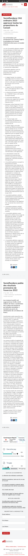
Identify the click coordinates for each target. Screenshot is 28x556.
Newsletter (23, 1)
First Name (5, 520)
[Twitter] (4, 1)
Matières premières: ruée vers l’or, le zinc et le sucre (13, 480)
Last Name (5, 526)
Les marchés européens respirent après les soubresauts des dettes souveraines (13, 485)
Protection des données (20, 554)
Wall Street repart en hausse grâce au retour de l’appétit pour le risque (12, 494)
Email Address (6, 514)
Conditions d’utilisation (9, 554)
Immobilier (6, 14)
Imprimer (14, 265)
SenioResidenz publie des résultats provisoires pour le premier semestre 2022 (13, 507)
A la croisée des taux (8, 489)
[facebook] (12, 267)
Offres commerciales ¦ (11, 546)
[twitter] (14, 267)
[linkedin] (16, 267)
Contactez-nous (22, 546)
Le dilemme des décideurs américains (12, 475)
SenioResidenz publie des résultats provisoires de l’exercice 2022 (12, 502)
